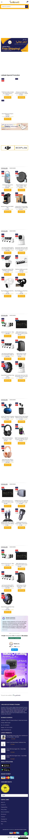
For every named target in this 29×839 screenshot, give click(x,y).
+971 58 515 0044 (8, 725)
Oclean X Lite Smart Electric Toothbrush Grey (16, 740)
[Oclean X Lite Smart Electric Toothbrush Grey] (3, 742)
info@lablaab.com (7, 728)
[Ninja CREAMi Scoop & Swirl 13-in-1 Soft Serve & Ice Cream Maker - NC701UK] (3, 735)
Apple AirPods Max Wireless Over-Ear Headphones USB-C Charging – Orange (7, 457)
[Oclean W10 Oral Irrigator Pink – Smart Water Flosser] (3, 749)
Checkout (3, 815)
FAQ (2, 822)
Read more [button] (4, 626)
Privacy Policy (4, 807)
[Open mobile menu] (1, 2)
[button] (7, 94)
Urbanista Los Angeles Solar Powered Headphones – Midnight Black (20, 90)
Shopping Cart (4, 817)
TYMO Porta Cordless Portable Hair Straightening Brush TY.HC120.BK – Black (7, 90)
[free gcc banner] (14, 123)
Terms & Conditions (5, 810)
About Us (3, 800)
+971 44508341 (6, 723)
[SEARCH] (25, 6)
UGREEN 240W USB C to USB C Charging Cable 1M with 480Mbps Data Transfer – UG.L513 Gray (7, 520)
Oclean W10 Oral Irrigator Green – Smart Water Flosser (16, 754)
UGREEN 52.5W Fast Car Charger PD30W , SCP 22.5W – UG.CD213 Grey (21, 520)
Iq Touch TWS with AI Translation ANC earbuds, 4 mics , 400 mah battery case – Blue (7, 414)
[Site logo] (14, 2)
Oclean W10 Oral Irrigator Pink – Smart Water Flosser (16, 748)
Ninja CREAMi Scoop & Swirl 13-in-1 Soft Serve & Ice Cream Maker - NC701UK (16, 734)
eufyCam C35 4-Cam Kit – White (7, 328)
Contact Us (3, 803)
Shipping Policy (4, 805)
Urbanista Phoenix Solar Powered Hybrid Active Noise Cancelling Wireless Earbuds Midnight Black (21, 414)
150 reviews (17, 634)
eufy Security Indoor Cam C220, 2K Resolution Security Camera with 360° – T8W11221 (21, 245)
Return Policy (4, 819)
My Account (3, 812)
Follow (15, 647)
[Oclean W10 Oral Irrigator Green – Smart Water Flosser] (3, 755)
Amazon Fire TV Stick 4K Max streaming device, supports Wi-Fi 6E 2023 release (21, 204)
